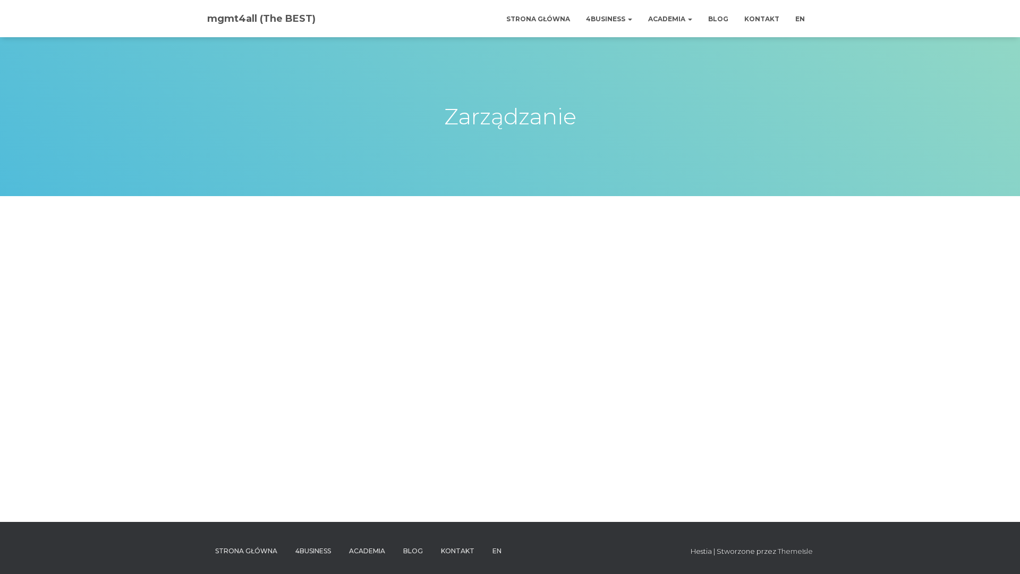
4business (606, 19)
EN (800, 19)
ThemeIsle (795, 551)
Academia (667, 19)
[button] (629, 19)
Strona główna (538, 19)
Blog (718, 19)
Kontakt (761, 19)
